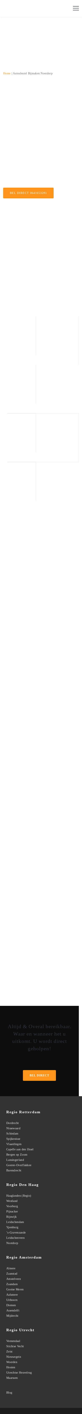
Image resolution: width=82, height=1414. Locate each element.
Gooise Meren (15, 1289)
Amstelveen (13, 1278)
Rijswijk (69, 980)
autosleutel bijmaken (16, 167)
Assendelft (12, 1310)
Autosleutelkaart (13, 98)
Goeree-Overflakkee (18, 1165)
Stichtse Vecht (15, 1346)
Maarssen (12, 1377)
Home (7, 73)
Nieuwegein (13, 1356)
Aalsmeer (12, 1294)
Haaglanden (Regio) (18, 1195)
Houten (10, 1367)
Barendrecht (13, 1170)
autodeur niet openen (16, 114)
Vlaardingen (13, 1144)
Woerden (11, 1362)
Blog (9, 1392)
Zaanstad (11, 1273)
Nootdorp (12, 1243)
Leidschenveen (15, 1237)
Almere (11, 1268)
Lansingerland (15, 1159)
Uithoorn (11, 1300)
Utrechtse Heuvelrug (19, 1372)
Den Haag (54, 607)
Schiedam (12, 1133)
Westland (11, 1201)
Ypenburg (12, 1227)
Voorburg (12, 1206)
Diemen (11, 1305)
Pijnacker (12, 1211)
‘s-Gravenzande (16, 985)
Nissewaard (13, 1128)
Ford (68, 798)
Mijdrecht (12, 1315)
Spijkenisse (13, 1138)
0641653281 (44, 1059)
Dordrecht (12, 1123)
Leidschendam (15, 1222)
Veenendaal (13, 1341)
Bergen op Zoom (16, 1154)
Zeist (9, 1351)
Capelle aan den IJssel (20, 1149)
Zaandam (12, 1284)
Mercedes (57, 798)
